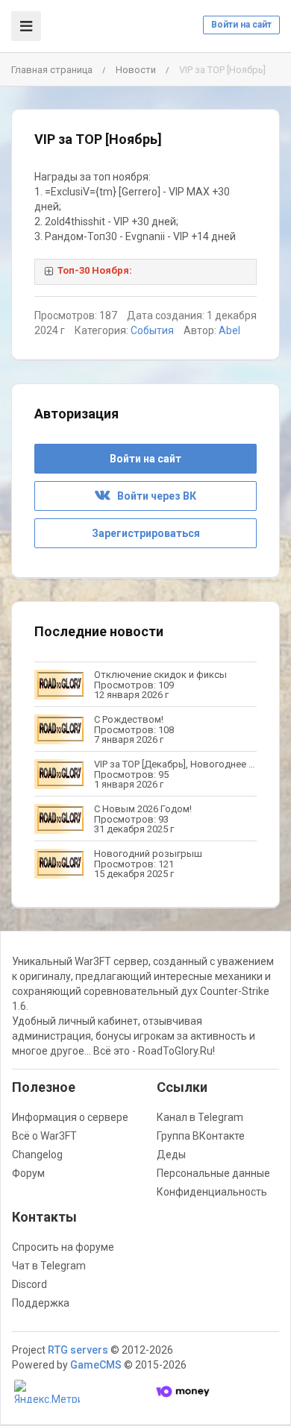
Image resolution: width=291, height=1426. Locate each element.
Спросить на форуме (63, 1247)
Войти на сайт (241, 24)
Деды (171, 1154)
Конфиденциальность (212, 1192)
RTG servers (78, 1350)
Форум (28, 1173)
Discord (29, 1284)
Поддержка (40, 1303)
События (152, 330)
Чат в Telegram (49, 1266)
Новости (136, 69)
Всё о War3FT (44, 1136)
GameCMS (96, 1365)
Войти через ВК (153, 496)
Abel (229, 330)
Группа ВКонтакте (201, 1136)
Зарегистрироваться (146, 533)
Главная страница (52, 69)
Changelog (37, 1154)
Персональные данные (213, 1173)
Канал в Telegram (200, 1117)
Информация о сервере (70, 1117)
